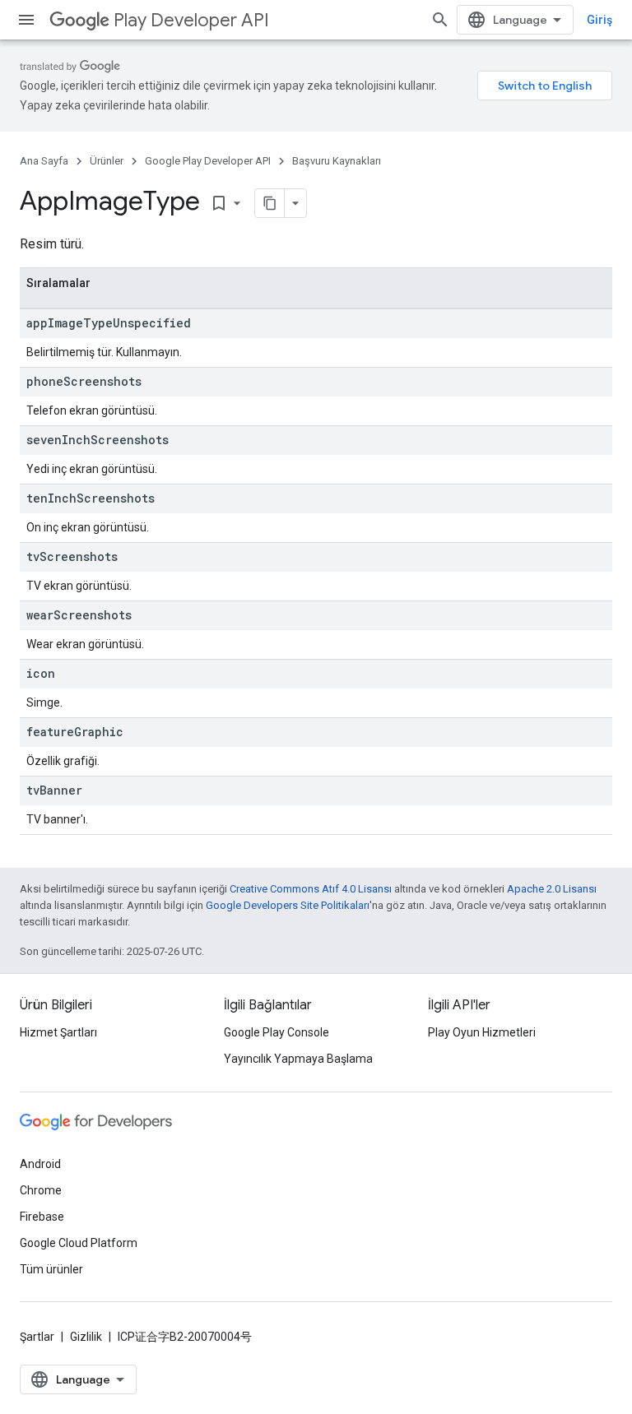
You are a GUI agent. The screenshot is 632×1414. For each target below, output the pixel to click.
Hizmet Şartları (58, 1032)
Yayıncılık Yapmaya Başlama (298, 1058)
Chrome (41, 1190)
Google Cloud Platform (78, 1242)
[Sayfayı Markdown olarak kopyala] (270, 203)
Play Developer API (191, 20)
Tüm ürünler (51, 1269)
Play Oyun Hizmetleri (482, 1032)
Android (40, 1164)
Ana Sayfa (44, 161)
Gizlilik (86, 1336)
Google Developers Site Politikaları (287, 905)
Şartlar (37, 1336)
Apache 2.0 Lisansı (552, 889)
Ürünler (106, 161)
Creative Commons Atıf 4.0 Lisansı (311, 889)
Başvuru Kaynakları (336, 161)
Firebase (42, 1216)
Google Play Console (276, 1032)
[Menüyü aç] (26, 19)
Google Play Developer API (208, 161)
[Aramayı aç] (440, 20)
